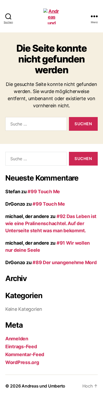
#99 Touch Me (43, 191)
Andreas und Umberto (43, 386)
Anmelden (16, 338)
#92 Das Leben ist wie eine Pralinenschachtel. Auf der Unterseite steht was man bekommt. (50, 223)
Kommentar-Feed (24, 354)
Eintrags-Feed (21, 346)
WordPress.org (22, 362)
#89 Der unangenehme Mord (64, 262)
